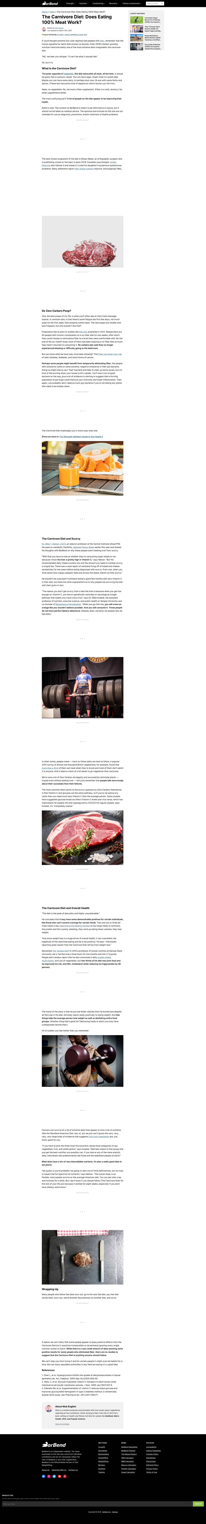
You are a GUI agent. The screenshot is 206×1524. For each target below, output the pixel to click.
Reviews (101, 1465)
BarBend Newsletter (129, 1447)
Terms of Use (151, 1472)
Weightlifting (103, 1461)
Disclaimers (151, 1458)
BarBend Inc (106, 1512)
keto (102, 41)
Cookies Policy (152, 1454)
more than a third (50, 768)
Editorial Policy (152, 1465)
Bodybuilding (103, 1454)
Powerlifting (103, 1458)
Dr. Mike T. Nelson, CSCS (54, 544)
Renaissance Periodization (68, 604)
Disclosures (151, 1461)
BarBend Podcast (128, 1451)
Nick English (59, 28)
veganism (68, 74)
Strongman (102, 1451)
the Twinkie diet (60, 951)
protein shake (104, 957)
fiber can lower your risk (110, 354)
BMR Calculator (127, 1461)
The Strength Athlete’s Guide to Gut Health (80, 436)
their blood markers (84, 169)
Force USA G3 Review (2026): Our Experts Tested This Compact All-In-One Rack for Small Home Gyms (152, 49)
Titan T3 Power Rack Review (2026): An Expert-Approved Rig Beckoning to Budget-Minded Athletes (153, 31)
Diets (52, 12)
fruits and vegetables (99, 1136)
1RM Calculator (127, 1458)
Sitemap (115, 1512)
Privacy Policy (152, 1469)
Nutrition (101, 1469)
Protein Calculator (128, 1469)
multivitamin (48, 960)
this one (83, 332)
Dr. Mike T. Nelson (63, 35)
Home (45, 12)
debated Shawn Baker (83, 547)
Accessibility (151, 1447)
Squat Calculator (128, 1472)
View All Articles (62, 1424)
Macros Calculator (128, 1465)
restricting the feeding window (75, 926)
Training (101, 1472)
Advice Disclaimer (153, 1451)
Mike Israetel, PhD (80, 35)
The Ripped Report (129, 1454)
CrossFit (101, 1447)
